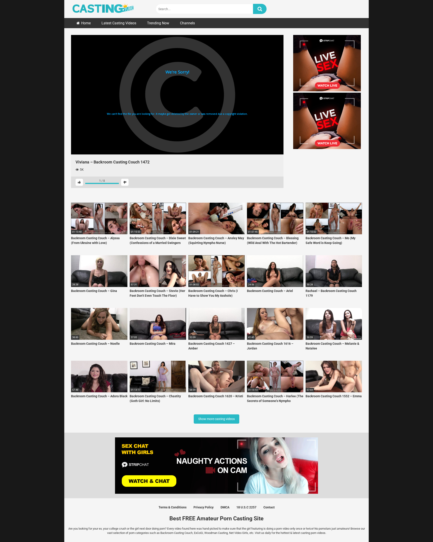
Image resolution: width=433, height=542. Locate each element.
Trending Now (158, 23)
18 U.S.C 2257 (246, 507)
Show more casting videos (216, 419)
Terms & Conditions (173, 507)
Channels (187, 23)
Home (86, 23)
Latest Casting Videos (118, 23)
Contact (269, 507)
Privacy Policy (203, 507)
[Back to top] (418, 528)
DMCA (225, 507)
